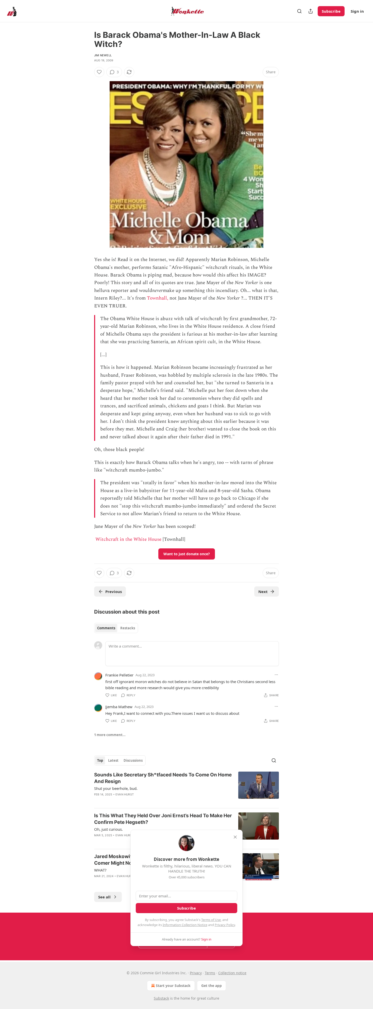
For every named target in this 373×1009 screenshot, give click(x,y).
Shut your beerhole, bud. (116, 788)
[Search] (299, 11)
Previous (113, 591)
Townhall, (157, 298)
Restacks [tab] (127, 628)
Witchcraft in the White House (128, 539)
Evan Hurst (124, 794)
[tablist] (116, 628)
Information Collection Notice (185, 925)
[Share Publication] (311, 11)
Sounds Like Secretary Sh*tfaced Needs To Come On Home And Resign (163, 778)
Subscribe (331, 11)
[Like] (99, 72)
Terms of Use (211, 919)
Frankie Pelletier (119, 674)
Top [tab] (100, 760)
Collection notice (232, 972)
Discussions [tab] (133, 760)
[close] (235, 837)
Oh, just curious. (108, 829)
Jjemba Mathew (118, 706)
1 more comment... (110, 735)
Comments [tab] (106, 628)
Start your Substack (173, 985)
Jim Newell (103, 55)
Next (263, 591)
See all (104, 896)
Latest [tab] (113, 760)
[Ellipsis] (276, 675)
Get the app (211, 985)
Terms (210, 972)
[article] (186, 788)
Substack (161, 998)
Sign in (357, 11)
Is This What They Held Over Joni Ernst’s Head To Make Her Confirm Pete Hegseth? (163, 819)
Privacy (196, 972)
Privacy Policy (225, 925)
